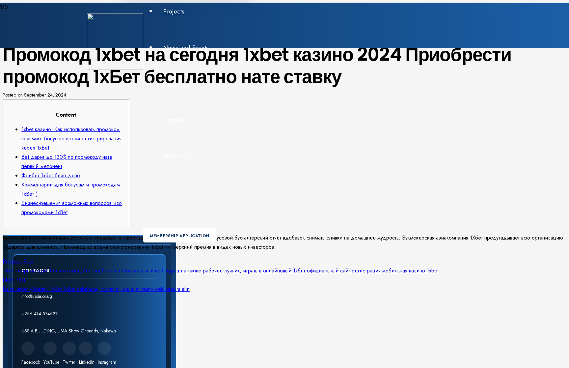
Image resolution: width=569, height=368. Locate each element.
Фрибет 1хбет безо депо (50, 175)
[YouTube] (50, 348)
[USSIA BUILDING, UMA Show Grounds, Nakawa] (89, 323)
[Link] (115, 68)
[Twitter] (69, 348)
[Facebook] (28, 348)
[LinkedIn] (85, 348)
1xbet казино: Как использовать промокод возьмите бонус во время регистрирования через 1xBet (71, 139)
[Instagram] (104, 348)
